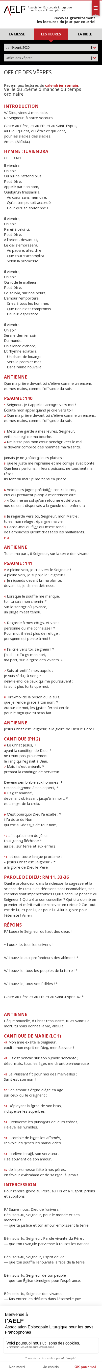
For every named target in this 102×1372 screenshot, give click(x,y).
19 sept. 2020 (49, 47)
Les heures (51, 34)
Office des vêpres (49, 57)
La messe (17, 34)
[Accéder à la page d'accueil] (15, 9)
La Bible (85, 34)
